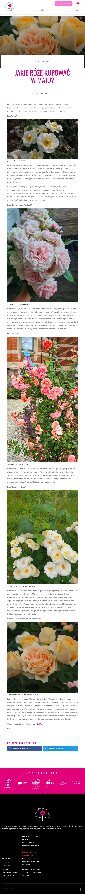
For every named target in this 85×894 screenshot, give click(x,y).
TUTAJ (39, 724)
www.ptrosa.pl (27, 855)
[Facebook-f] (80, 889)
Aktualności (42, 62)
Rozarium (10, 105)
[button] (78, 3)
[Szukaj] (77, 10)
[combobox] (55, 10)
